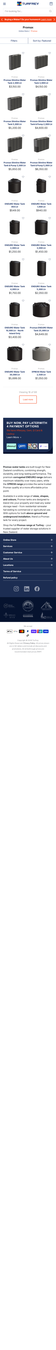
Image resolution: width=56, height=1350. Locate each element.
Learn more (46, 19)
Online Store (24, 31)
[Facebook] (37, 588)
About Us (8, 558)
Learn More (13, 437)
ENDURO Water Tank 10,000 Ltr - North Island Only (15, 330)
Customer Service (12, 552)
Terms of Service (12, 571)
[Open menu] (4, 3)
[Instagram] (16, 588)
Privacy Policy (29, 643)
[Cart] (51, 3)
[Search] (50, 11)
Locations (8, 565)
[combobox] (28, 11)
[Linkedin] (26, 588)
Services (7, 546)
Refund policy (10, 577)
